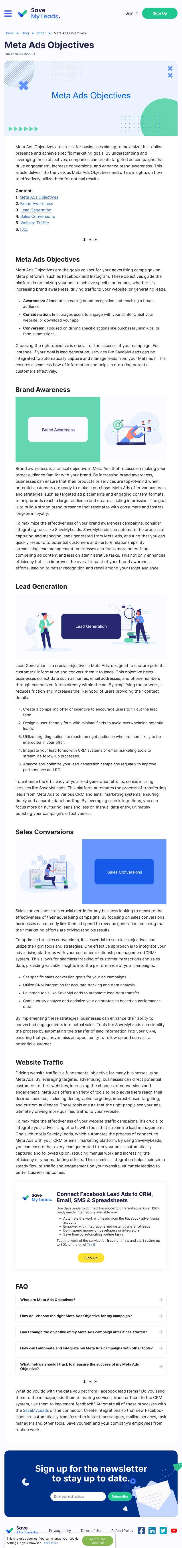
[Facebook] (141, 1530)
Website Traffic (34, 222)
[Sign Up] (36, 1201)
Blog (25, 33)
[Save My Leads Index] (24, 1531)
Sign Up (160, 13)
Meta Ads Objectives (39, 197)
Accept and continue (98, 1540)
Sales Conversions (37, 216)
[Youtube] (174, 1530)
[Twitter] (163, 1530)
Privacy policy (60, 1531)
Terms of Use (91, 1531)
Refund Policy (122, 1531)
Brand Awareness (36, 203)
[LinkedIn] (152, 1530)
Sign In (132, 13)
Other (41, 33)
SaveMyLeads (36, 1410)
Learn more (50, 1543)
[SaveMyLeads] (40, 13)
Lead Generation (35, 210)
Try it (91, 1244)
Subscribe (120, 1496)
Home (9, 33)
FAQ (24, 229)
